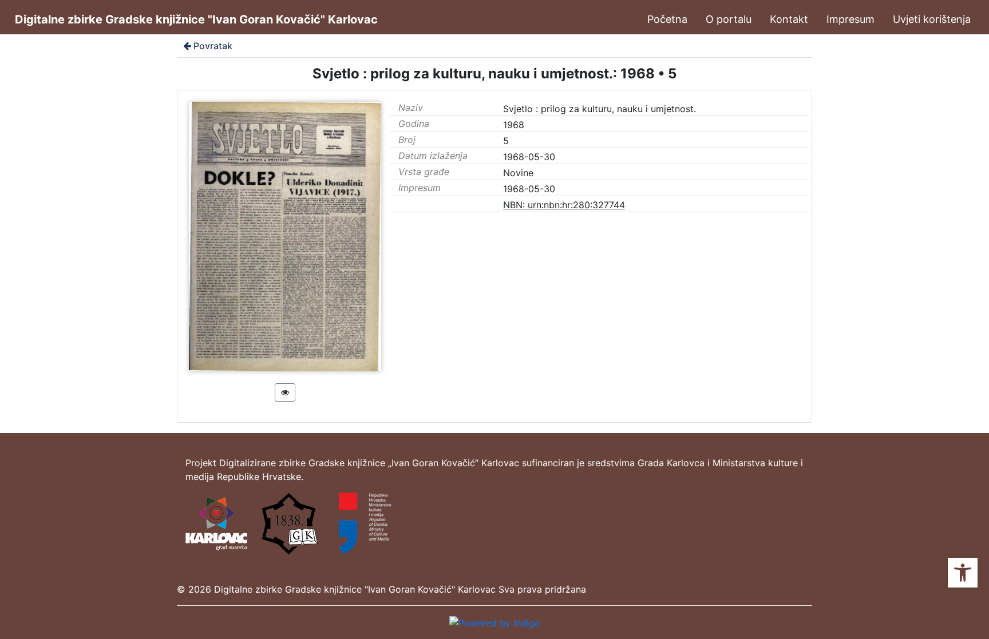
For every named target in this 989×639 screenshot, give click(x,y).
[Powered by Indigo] (494, 622)
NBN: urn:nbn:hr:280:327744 (564, 205)
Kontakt (789, 19)
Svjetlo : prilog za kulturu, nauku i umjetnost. (599, 108)
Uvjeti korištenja (932, 19)
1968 (513, 124)
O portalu (728, 19)
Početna (667, 19)
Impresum (850, 19)
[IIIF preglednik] (285, 392)
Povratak (212, 45)
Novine (518, 172)
